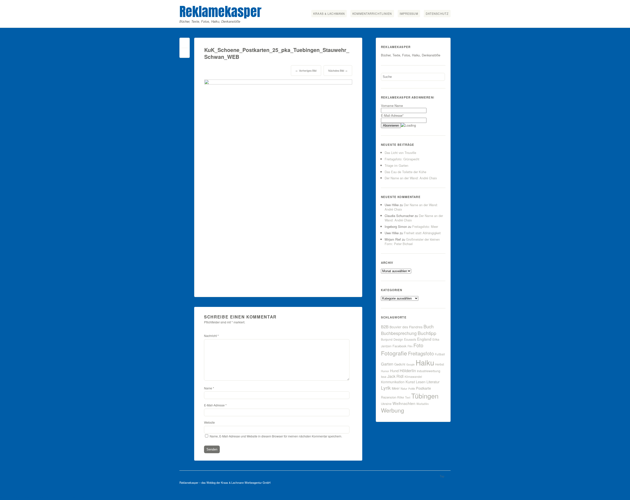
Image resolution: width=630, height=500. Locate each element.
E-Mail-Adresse (215, 405)
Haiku (425, 362)
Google (410, 364)
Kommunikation (393, 381)
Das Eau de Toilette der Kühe (405, 171)
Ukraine (386, 403)
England (424, 339)
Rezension (388, 397)
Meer (396, 388)
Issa (383, 376)
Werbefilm (422, 404)
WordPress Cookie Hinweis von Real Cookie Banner (46, 497)
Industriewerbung (428, 371)
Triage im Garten (396, 165)
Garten (387, 364)
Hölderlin (408, 370)
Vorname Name (392, 105)
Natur (404, 388)
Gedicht (399, 364)
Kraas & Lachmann (329, 14)
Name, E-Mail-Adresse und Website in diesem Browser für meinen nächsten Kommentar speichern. (276, 436)
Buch (429, 326)
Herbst (439, 364)
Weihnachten (404, 403)
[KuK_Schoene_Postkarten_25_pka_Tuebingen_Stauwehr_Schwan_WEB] (278, 82)
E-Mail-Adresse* (392, 115)
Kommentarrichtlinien (372, 14)
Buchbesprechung (399, 333)
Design (398, 339)
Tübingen (425, 395)
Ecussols (410, 339)
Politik (411, 388)
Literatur (433, 381)
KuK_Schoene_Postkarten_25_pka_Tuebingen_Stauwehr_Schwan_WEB (276, 53)
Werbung (392, 410)
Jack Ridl (395, 376)
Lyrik (386, 387)
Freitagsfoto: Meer (425, 226)
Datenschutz (437, 14)
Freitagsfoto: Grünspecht (402, 159)
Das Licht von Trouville (400, 152)
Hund (394, 370)
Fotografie (394, 353)
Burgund (387, 339)
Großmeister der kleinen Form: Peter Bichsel (412, 241)
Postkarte (423, 388)
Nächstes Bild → (337, 70)
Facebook (400, 346)
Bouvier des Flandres (406, 326)
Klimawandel (413, 376)
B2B (385, 327)
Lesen (420, 381)
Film (410, 346)
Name (209, 388)
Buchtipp (427, 333)
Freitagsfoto (421, 353)
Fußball (440, 354)
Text (407, 397)
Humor (385, 371)
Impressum (409, 14)
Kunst (410, 381)
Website (209, 422)
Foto (418, 345)
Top (442, 476)
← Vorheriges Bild (306, 70)
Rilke (400, 397)
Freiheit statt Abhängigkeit (422, 233)
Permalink (185, 44)
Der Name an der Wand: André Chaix (411, 178)
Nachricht (211, 335)
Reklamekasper (220, 11)
